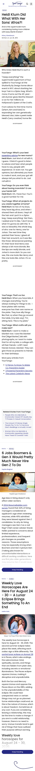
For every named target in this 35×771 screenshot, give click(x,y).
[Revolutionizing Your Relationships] (17, 3)
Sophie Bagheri (7, 469)
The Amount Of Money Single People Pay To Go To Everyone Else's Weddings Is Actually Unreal (18, 425)
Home (4, 10)
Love (10, 761)
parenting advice (10, 155)
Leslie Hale (5, 611)
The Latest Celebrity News (18, 373)
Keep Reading (17, 570)
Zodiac (11, 579)
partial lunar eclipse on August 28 (17, 654)
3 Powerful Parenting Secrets (19, 370)
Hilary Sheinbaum (8, 35)
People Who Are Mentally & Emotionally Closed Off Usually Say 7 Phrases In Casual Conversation (18, 417)
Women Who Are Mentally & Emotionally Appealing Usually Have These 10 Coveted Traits (16, 433)
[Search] (26, 4)
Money (11, 449)
